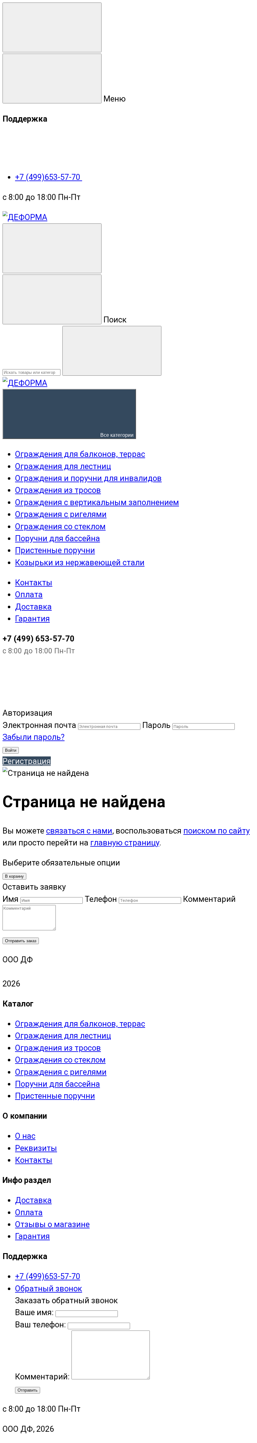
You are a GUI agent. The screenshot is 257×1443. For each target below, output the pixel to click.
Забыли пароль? (34, 737)
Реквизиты (36, 1148)
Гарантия (32, 618)
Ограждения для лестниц (63, 1035)
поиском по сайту (216, 830)
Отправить (28, 1390)
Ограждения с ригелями (61, 1072)
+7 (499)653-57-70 (48, 177)
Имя (10, 899)
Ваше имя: (34, 1312)
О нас (25, 1136)
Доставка (33, 606)
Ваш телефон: (40, 1324)
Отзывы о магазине (52, 1224)
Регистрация (27, 761)
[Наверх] (50, 701)
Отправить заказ (20, 940)
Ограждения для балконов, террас (80, 1023)
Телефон (101, 899)
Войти (10, 750)
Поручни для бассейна (57, 1084)
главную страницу (124, 842)
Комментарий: (43, 1376)
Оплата (29, 594)
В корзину (14, 876)
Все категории (116, 435)
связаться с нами (79, 830)
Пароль (156, 725)
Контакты (33, 582)
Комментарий (209, 899)
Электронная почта (39, 725)
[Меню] (52, 27)
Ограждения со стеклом (60, 1059)
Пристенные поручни (55, 1096)
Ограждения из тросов (58, 1048)
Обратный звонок (48, 1288)
